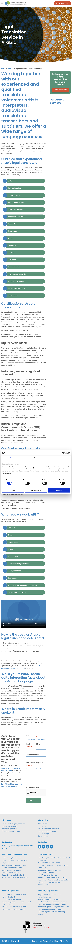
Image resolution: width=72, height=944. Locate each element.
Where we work (43, 885)
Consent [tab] (12, 458)
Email (29, 745)
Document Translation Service (49, 870)
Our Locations (43, 836)
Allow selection (36, 490)
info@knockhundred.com (11, 784)
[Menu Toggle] (2, 3)
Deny (13, 490)
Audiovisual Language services (14, 824)
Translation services (9, 826)
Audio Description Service (11, 858)
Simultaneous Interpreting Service (15, 907)
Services (10, 69)
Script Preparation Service (11, 870)
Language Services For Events (49, 899)
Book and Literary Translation (49, 863)
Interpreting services (9, 829)
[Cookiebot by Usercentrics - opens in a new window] (62, 452)
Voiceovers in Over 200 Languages (15, 877)
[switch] (27, 483)
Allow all (59, 490)
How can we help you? (34, 764)
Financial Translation (46, 873)
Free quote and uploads (47, 831)
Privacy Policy (65, 941)
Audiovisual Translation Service (14, 865)
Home (3, 69)
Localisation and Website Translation (52, 877)
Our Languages (44, 834)
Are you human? (32, 787)
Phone (38, 744)
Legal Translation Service (47, 875)
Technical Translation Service (49, 882)
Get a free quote (60, 90)
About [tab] (59, 458)
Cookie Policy (37, 941)
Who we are (42, 824)
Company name (32, 755)
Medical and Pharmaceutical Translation (53, 880)
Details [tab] (36, 458)
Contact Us (42, 826)
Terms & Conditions (51, 941)
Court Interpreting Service (11, 899)
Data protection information (48, 829)
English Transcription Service (13, 868)
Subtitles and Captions (10, 873)
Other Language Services (11, 831)
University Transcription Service (14, 875)
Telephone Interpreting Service (13, 909)
